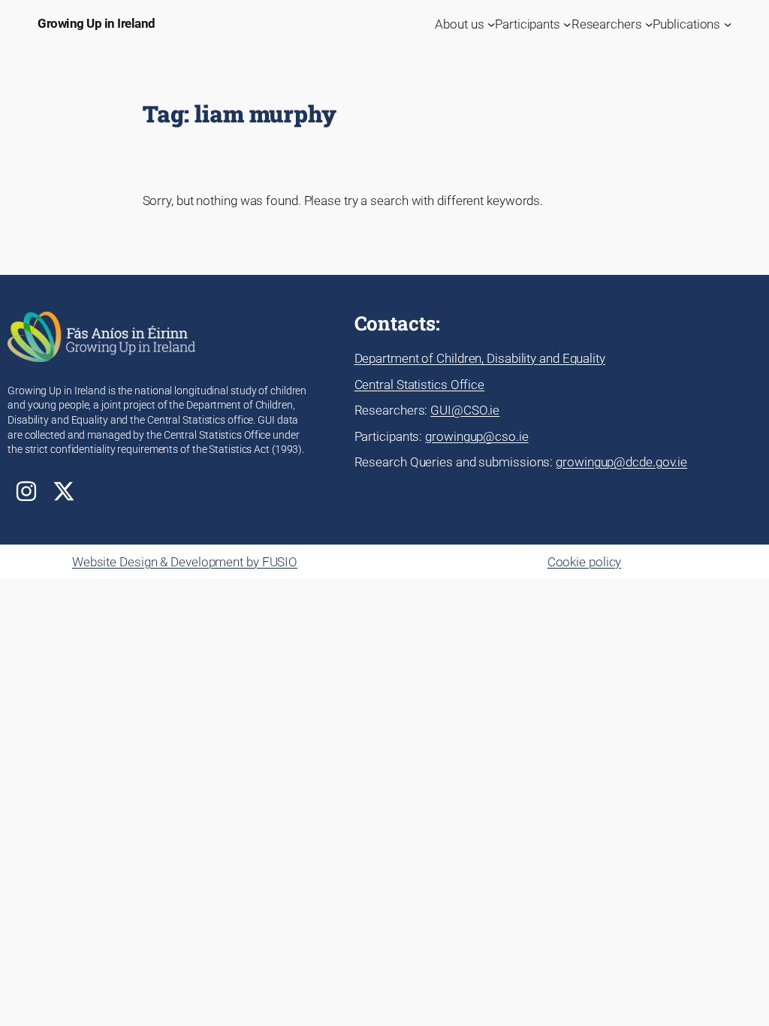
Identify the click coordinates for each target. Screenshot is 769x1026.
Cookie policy (584, 561)
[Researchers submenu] (649, 24)
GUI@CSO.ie (464, 410)
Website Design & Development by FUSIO (184, 561)
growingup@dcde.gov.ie (621, 461)
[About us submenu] (491, 24)
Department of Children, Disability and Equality (479, 358)
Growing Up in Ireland (96, 23)
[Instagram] (26, 491)
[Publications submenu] (727, 24)
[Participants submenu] (567, 24)
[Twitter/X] (64, 491)
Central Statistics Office (419, 384)
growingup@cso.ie (476, 436)
